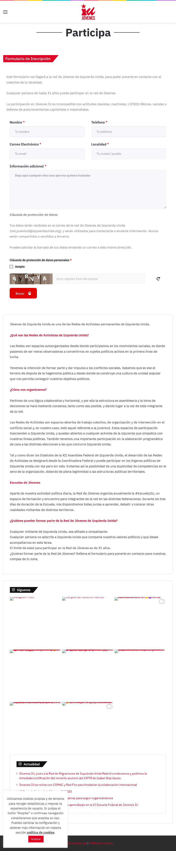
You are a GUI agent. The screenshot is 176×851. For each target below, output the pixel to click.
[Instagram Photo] (35, 623)
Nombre (17, 122)
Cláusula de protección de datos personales (41, 260)
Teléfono (99, 122)
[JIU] (88, 12)
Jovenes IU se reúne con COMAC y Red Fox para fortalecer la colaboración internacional (78, 785)
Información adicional (28, 166)
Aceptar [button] (36, 839)
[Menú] (5, 13)
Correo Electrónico (25, 144)
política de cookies (40, 832)
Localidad (100, 144)
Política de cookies (101, 843)
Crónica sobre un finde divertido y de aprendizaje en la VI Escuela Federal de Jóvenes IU (78, 805)
